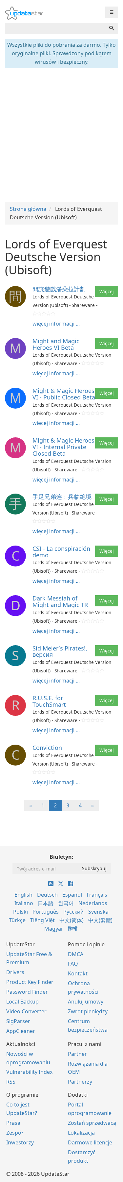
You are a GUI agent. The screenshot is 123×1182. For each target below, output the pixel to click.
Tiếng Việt (42, 920)
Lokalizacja (81, 1132)
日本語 (45, 903)
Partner (77, 1053)
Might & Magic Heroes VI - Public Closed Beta (63, 394)
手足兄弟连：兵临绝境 (62, 496)
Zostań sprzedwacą (92, 1122)
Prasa (13, 1122)
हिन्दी (72, 928)
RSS (10, 1081)
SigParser (18, 1021)
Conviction (47, 747)
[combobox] (55, 28)
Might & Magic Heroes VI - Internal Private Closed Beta (63, 446)
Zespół (14, 1132)
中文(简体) (71, 920)
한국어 (66, 903)
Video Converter (26, 1011)
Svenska (98, 911)
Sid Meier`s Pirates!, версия (59, 651)
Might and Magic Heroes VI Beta (55, 344)
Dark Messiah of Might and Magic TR (60, 601)
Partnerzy (80, 1081)
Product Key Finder (29, 982)
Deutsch (47, 894)
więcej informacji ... (56, 323)
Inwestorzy (20, 1142)
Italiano (23, 903)
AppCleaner (20, 1031)
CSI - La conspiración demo (61, 552)
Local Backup (22, 1001)
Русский (73, 911)
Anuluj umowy (85, 1001)
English (23, 894)
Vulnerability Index (29, 1071)
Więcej (106, 291)
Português (45, 911)
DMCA (75, 954)
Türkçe (17, 920)
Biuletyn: (61, 856)
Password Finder (27, 991)
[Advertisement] (61, 134)
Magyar (53, 928)
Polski (20, 911)
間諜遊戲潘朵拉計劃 (59, 289)
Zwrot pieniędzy (88, 1011)
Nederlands (92, 903)
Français (97, 894)
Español (72, 894)
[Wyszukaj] (111, 28)
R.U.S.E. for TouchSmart (49, 701)
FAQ (73, 963)
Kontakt (78, 973)
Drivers (15, 972)
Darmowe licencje (90, 1142)
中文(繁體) (100, 920)
